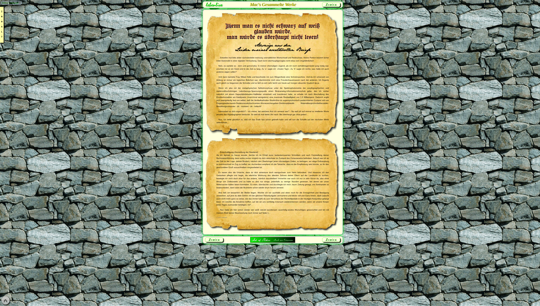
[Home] (214, 4)
